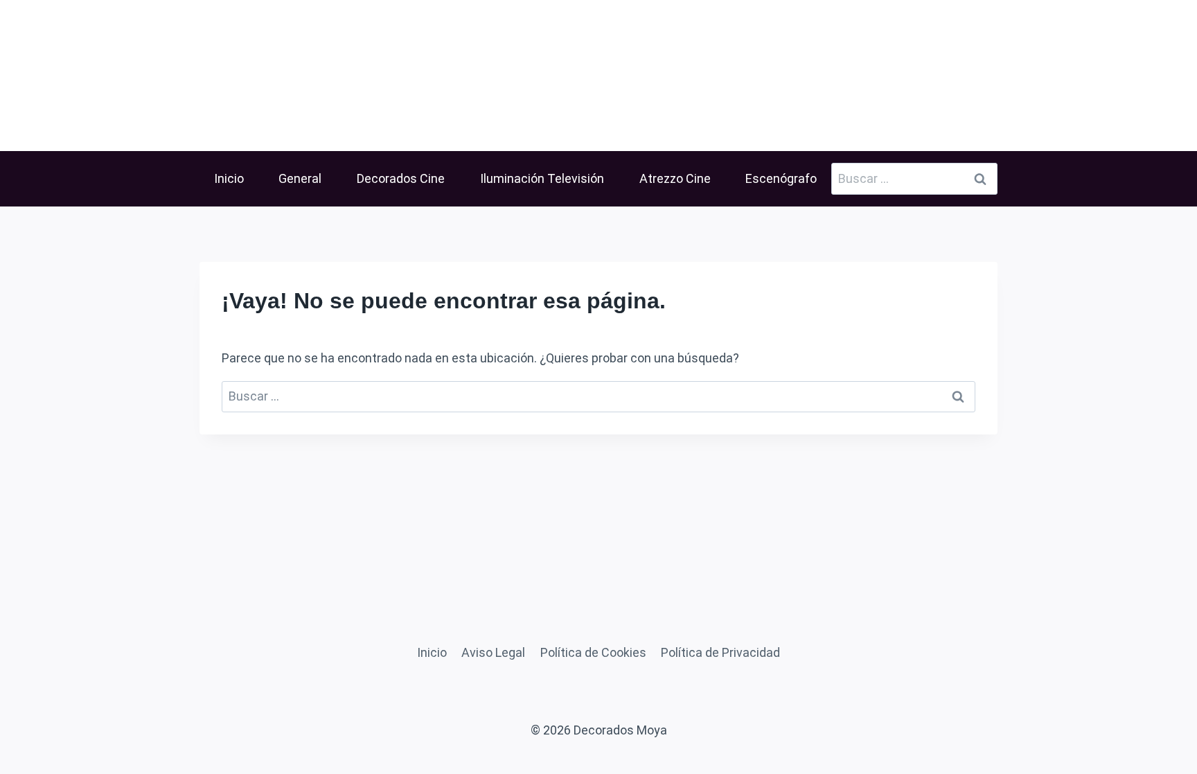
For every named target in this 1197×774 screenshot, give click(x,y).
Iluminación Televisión (542, 178)
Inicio (229, 178)
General (299, 178)
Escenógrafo (781, 178)
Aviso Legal (493, 652)
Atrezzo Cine (675, 178)
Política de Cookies (593, 652)
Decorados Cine (401, 178)
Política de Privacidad (720, 652)
